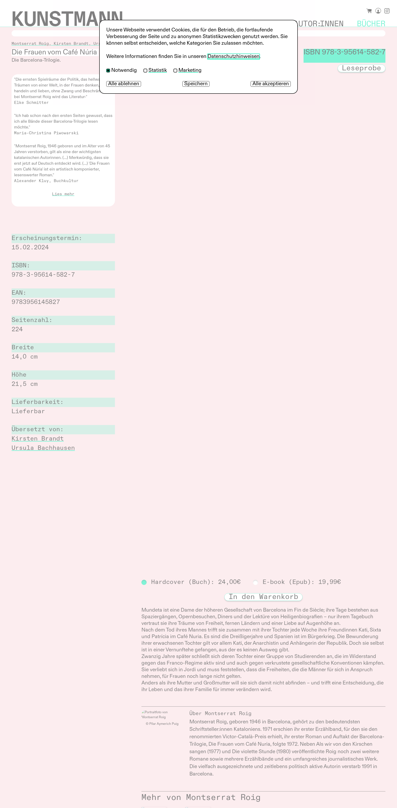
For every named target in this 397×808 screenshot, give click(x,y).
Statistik (157, 70)
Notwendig (124, 70)
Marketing (190, 70)
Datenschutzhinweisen (233, 56)
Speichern (196, 83)
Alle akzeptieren (270, 83)
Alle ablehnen (123, 83)
